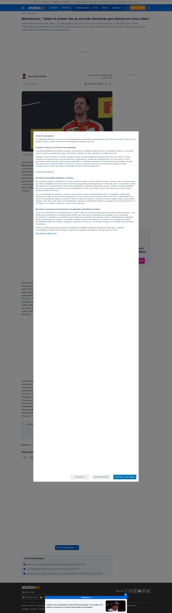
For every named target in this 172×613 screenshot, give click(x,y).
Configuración (101, 477)
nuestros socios (70, 194)
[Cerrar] (125, 594)
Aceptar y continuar (125, 477)
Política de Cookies (65, 164)
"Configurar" (40, 203)
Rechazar (79, 477)
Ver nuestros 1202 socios (46, 234)
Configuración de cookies (46, 166)
